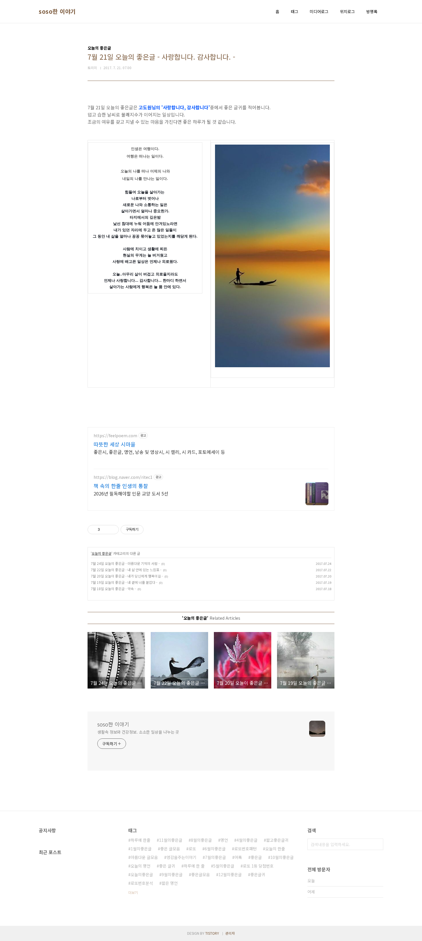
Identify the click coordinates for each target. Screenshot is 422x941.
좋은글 (256, 857)
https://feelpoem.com (115, 435)
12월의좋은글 (230, 874)
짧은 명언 (170, 883)
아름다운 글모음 (144, 857)
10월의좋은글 (282, 857)
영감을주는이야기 (181, 857)
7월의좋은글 (215, 857)
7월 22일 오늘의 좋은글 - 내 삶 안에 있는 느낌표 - (126, 569)
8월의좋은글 (201, 840)
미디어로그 (319, 11)
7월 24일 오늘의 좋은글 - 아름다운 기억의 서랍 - (125, 563)
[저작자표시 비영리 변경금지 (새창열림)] (151, 529)
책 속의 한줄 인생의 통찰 (121, 485)
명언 (224, 840)
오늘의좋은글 (142, 874)
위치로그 (347, 11)
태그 (294, 11)
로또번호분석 (142, 883)
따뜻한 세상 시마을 (114, 444)
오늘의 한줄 (275, 848)
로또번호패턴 (245, 848)
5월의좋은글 (223, 866)
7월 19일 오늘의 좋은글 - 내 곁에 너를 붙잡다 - (124, 582)
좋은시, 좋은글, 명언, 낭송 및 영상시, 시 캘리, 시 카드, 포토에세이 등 (159, 451)
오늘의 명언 (140, 866)
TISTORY (212, 933)
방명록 (372, 11)
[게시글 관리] (112, 529)
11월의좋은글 (170, 840)
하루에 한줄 (140, 840)
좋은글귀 (257, 874)
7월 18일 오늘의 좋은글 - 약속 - (113, 588)
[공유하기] (105, 529)
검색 (377, 844)
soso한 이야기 (57, 11)
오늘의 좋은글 (101, 553)
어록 (238, 857)
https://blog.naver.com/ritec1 (123, 477)
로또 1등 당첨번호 (258, 866)
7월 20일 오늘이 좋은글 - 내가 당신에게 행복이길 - (127, 575)
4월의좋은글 (247, 840)
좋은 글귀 (167, 866)
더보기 (133, 892)
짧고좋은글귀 (277, 840)
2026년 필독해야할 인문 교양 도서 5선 (131, 493)
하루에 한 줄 (194, 866)
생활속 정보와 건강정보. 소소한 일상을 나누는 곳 (138, 732)
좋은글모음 (200, 874)
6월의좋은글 (215, 848)
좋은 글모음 (170, 848)
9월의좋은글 (172, 874)
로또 (192, 848)
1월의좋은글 (141, 848)
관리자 (230, 933)
